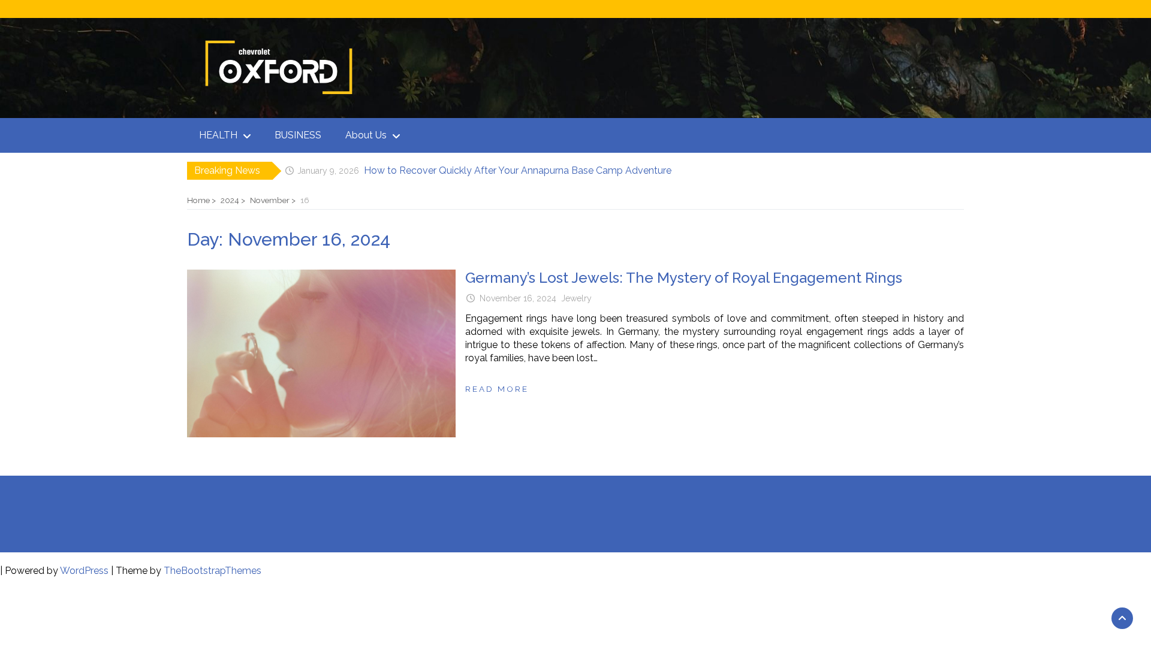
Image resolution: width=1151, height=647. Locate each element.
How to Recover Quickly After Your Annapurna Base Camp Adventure (517, 170)
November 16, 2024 (518, 298)
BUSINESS (298, 135)
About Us (366, 135)
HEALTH (218, 135)
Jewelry (576, 298)
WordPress (84, 570)
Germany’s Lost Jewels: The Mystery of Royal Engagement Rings (683, 277)
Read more (497, 389)
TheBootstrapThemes (212, 570)
